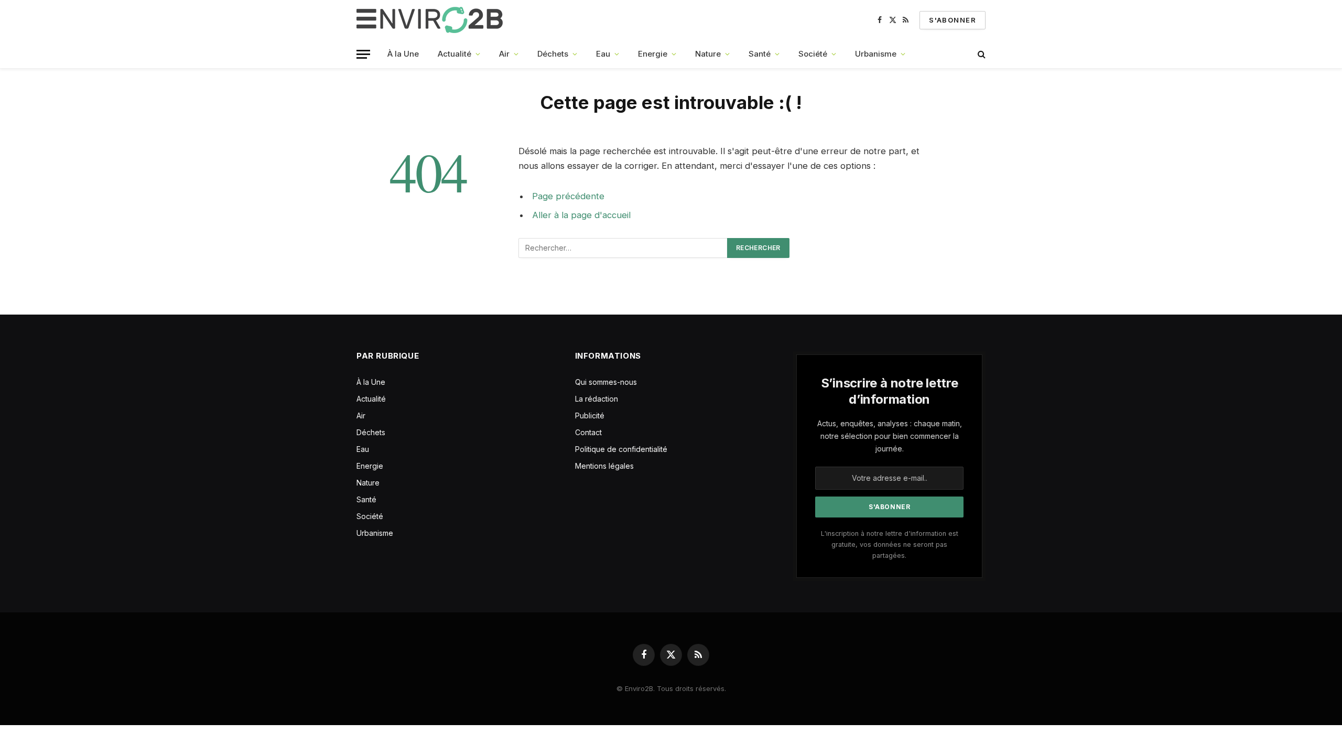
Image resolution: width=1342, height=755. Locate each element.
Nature (708, 54)
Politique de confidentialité (621, 449)
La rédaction (596, 398)
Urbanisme (875, 54)
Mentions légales (604, 465)
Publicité (589, 415)
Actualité (454, 54)
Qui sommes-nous (606, 382)
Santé (760, 54)
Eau (603, 54)
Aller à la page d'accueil (581, 215)
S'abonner (952, 20)
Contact (588, 432)
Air (504, 54)
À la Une (403, 54)
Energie (652, 54)
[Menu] (363, 54)
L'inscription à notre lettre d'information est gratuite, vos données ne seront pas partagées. (889, 545)
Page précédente (568, 196)
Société (812, 54)
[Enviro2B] (431, 20)
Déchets (552, 54)
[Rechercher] (981, 54)
